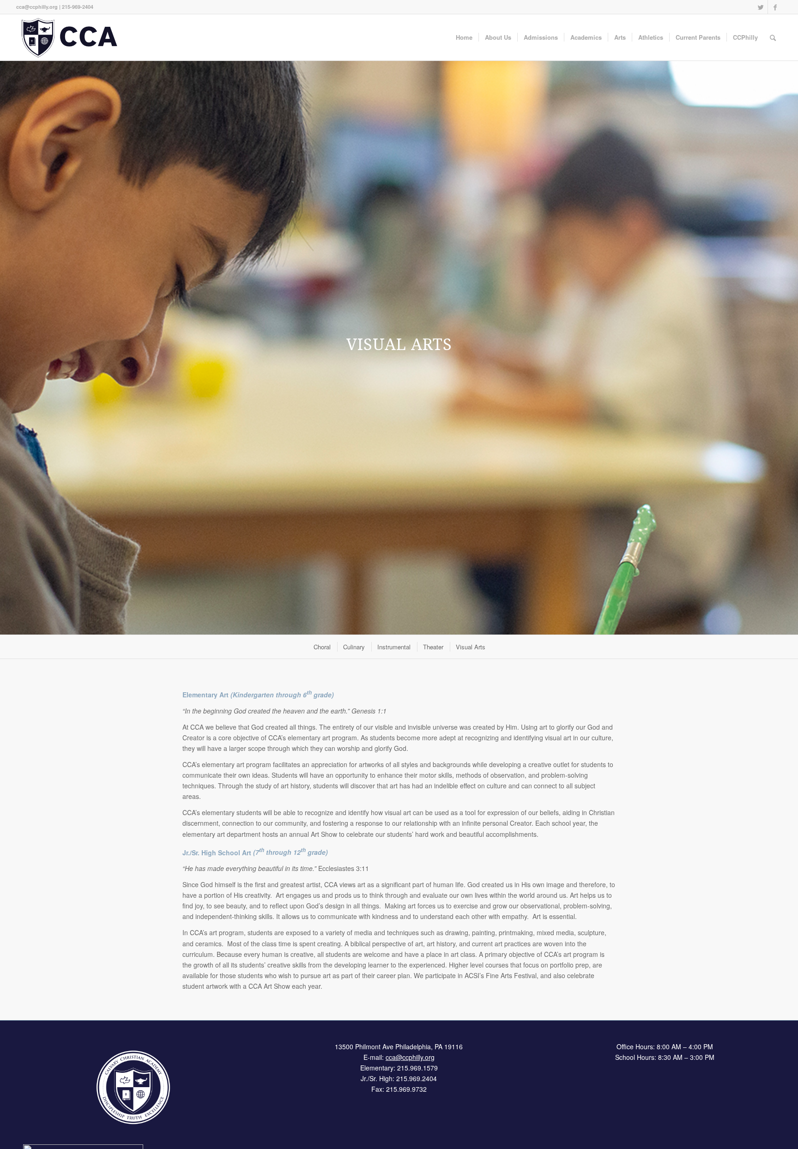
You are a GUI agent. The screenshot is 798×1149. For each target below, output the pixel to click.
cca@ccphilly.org (37, 6)
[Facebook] (775, 7)
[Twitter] (761, 7)
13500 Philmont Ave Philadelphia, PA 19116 (399, 1046)
